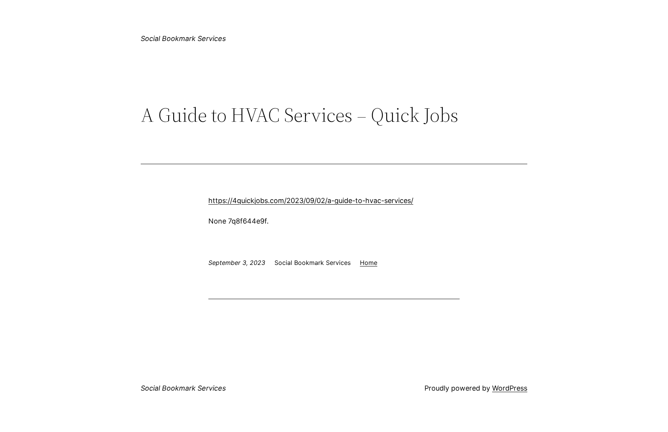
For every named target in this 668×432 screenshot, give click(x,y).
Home (368, 262)
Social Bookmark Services (183, 38)
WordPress (509, 388)
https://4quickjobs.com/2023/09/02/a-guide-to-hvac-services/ (310, 200)
